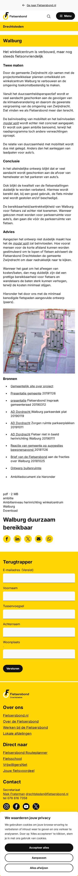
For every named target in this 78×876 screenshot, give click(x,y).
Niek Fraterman (14, 794)
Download (10, 510)
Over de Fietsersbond (21, 721)
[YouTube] (26, 806)
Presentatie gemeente (26, 393)
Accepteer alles (39, 847)
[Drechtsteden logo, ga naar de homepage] (15, 16)
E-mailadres (18, 570)
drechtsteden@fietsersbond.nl (47, 794)
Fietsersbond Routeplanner (25, 753)
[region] (39, 844)
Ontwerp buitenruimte (26, 468)
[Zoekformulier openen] (51, 16)
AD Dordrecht (21, 412)
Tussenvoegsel (13, 606)
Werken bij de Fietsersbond (25, 727)
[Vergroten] (70, 313)
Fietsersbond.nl (15, 715)
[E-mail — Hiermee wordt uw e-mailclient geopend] (38, 539)
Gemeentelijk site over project (32, 386)
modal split (21, 243)
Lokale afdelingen (17, 733)
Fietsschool (12, 759)
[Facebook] (16, 806)
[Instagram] (6, 806)
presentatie (18, 400)
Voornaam (10, 588)
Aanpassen (39, 857)
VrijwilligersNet (15, 765)
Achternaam (11, 624)
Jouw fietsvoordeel (18, 771)
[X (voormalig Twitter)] (36, 806)
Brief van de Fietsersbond (29, 457)
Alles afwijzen (39, 867)
